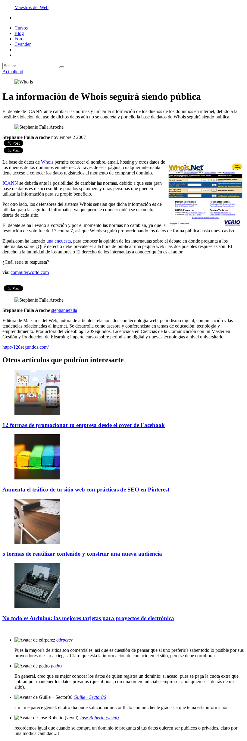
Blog (19, 33)
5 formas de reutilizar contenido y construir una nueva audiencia (82, 554)
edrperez (64, 639)
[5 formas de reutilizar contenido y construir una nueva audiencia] (37, 542)
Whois (47, 162)
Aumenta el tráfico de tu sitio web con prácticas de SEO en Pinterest (85, 489)
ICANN (10, 183)
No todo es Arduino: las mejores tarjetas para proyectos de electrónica (88, 618)
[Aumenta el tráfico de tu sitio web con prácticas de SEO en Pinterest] (37, 477)
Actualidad (12, 71)
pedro (56, 665)
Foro (18, 38)
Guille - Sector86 (89, 697)
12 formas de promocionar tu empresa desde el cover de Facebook (83, 425)
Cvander (22, 44)
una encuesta (58, 240)
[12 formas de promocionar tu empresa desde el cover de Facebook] (37, 413)
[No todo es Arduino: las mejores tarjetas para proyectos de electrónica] (37, 606)
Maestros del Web (31, 7)
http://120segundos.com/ (25, 347)
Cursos (21, 27)
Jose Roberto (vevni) (99, 717)
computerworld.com (30, 272)
